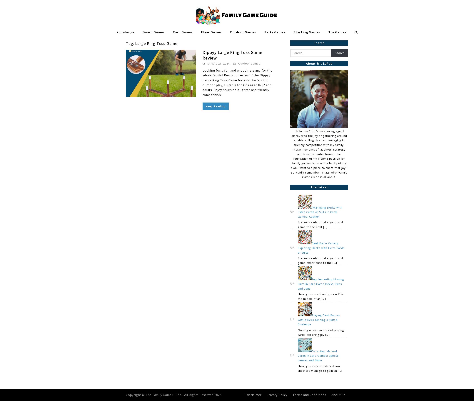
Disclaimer (253, 395)
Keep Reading (216, 106)
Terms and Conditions (309, 395)
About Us (338, 395)
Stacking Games (307, 32)
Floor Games (211, 32)
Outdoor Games (243, 32)
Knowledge (125, 32)
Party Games (275, 32)
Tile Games (337, 32)
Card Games (183, 32)
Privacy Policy (277, 395)
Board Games (154, 32)
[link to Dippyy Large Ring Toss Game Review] (161, 73)
